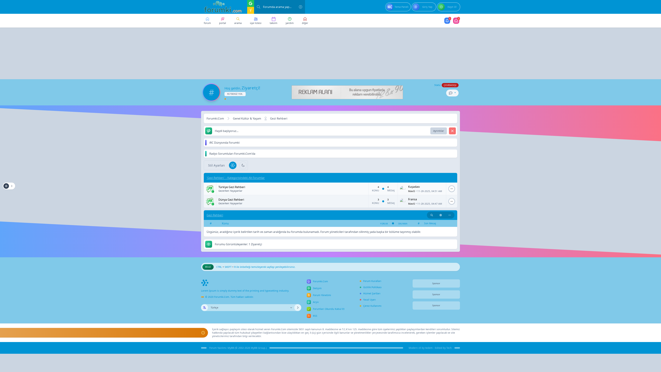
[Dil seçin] (204, 307)
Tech (449, 347)
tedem (429, 347)
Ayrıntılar (438, 130)
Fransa (412, 199)
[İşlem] (451, 189)
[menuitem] (398, 7)
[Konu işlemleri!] (441, 215)
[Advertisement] (330, 53)
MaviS (411, 191)
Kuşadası (414, 187)
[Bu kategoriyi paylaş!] (449, 215)
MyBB (231, 347)
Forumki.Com (215, 118)
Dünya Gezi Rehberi (231, 200)
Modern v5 (415, 347)
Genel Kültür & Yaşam (247, 118)
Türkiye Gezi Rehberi (231, 187)
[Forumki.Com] (221, 7)
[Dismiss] (452, 130)
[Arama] (258, 7)
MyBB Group (258, 347)
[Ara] (300, 7)
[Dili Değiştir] (297, 307)
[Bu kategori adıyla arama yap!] (432, 215)
